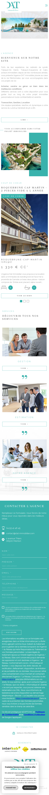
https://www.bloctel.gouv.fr (27, 698)
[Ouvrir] (26, 5)
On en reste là (29, 764)
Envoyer (11, 632)
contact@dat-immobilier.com (20, 533)
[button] (22, 30)
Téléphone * (10, 584)
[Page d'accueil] (13, 6)
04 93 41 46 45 (13, 528)
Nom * (6, 551)
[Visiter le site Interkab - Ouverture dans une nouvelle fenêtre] (11, 749)
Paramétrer (11, 788)
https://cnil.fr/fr (8, 679)
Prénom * (8, 562)
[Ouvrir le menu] (46, 5)
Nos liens (43, 788)
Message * (9, 595)
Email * (7, 573)
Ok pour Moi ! (29, 788)
